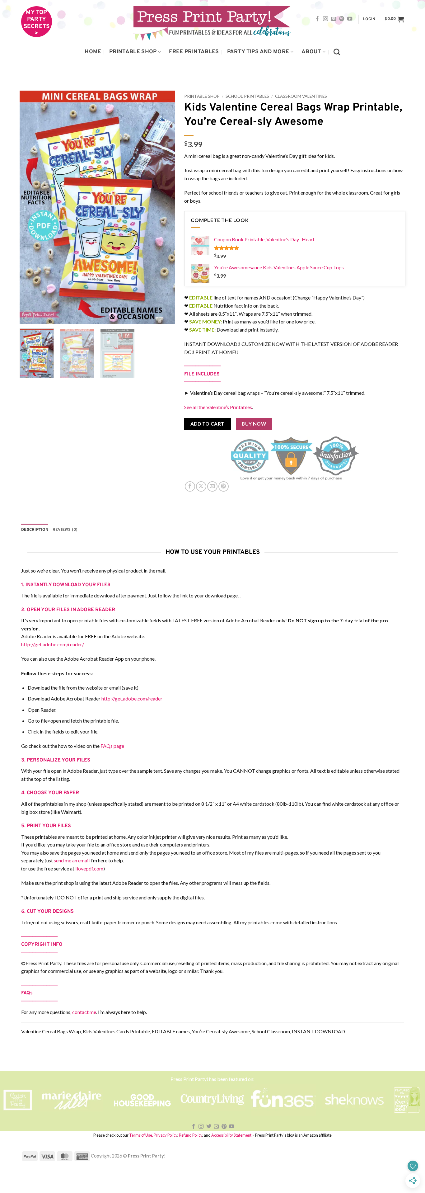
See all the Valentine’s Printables (218, 407)
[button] (369, 19)
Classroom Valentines (301, 96)
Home (93, 51)
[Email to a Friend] (212, 486)
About (311, 51)
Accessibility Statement (231, 1135)
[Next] (164, 207)
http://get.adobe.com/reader (131, 698)
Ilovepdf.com (89, 868)
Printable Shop (133, 51)
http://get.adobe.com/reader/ (52, 644)
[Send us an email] (333, 19)
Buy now (254, 424)
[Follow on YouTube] (349, 19)
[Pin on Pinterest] (223, 486)
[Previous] (30, 207)
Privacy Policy (165, 1135)
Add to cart (207, 424)
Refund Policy (190, 1135)
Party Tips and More (258, 51)
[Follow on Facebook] (317, 19)
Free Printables (194, 51)
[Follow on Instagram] (325, 19)
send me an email (72, 860)
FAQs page (112, 746)
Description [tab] (34, 529)
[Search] (337, 52)
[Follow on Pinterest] (341, 19)
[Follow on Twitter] (208, 1126)
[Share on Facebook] (190, 486)
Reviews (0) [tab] (65, 529)
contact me (84, 1012)
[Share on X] (201, 486)
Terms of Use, (141, 1135)
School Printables (247, 96)
